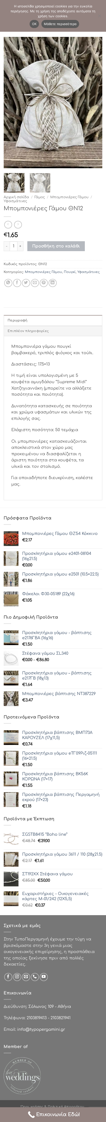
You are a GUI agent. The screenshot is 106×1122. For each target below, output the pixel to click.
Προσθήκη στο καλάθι (56, 246)
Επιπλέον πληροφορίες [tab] (28, 331)
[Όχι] (99, 17)
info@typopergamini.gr (41, 1029)
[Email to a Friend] (35, 283)
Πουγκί (70, 272)
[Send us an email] (26, 977)
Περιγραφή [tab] (17, 320)
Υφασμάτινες (15, 201)
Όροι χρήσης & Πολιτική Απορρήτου (52, 1106)
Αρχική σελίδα (16, 197)
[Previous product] (18, 224)
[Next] (94, 103)
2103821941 (61, 1018)
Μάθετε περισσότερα (60, 24)
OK (34, 24)
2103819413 (37, 1018)
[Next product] (8, 224)
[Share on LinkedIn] (53, 283)
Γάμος (40, 197)
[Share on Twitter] (26, 283)
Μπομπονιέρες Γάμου (69, 197)
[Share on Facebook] (17, 283)
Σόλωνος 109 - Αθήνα (49, 1006)
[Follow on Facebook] (8, 977)
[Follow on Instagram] (17, 977)
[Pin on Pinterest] (44, 283)
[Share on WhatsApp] (8, 283)
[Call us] (35, 977)
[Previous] (11, 103)
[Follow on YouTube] (44, 977)
